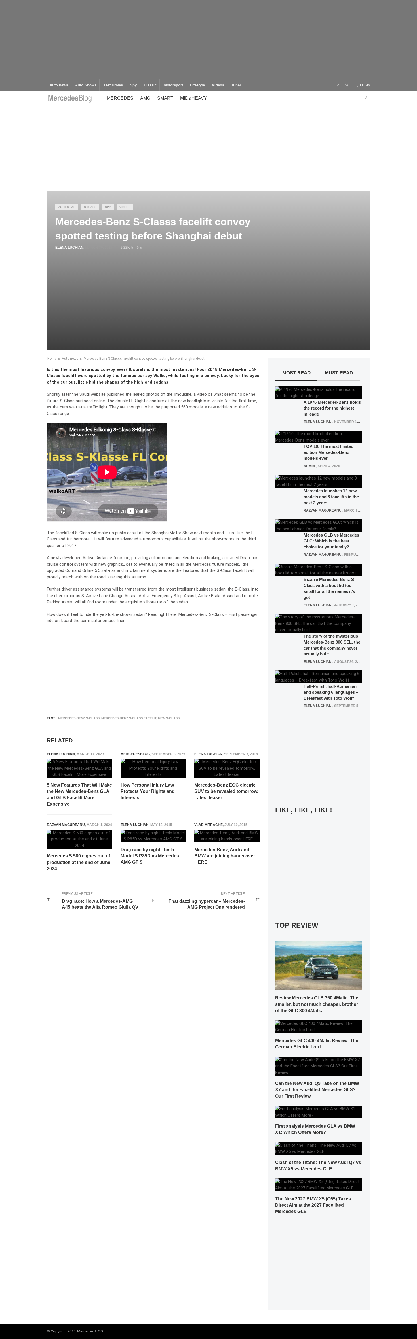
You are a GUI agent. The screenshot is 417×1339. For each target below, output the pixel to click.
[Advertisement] (208, 39)
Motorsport (173, 85)
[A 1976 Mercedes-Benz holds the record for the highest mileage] (318, 392)
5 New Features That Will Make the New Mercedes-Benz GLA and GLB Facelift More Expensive (79, 794)
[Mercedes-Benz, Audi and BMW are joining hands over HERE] (227, 836)
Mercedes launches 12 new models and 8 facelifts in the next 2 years (331, 496)
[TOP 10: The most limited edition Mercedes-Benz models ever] (318, 436)
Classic (150, 85)
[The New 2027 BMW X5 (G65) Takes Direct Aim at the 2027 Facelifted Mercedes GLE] (318, 1184)
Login (365, 85)
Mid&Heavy (193, 98)
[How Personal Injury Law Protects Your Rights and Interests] (153, 768)
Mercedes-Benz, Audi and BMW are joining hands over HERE (224, 856)
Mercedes (120, 98)
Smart (165, 98)
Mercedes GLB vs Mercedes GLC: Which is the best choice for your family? (331, 541)
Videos (218, 85)
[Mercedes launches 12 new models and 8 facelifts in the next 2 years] (318, 481)
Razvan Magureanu (66, 825)
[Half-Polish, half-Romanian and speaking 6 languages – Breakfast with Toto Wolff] (318, 676)
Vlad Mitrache (208, 825)
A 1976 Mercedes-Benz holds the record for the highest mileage (332, 408)
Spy (133, 85)
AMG (145, 98)
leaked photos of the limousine (162, 394)
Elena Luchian (69, 248)
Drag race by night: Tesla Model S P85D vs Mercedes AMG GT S (150, 856)
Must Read (339, 373)
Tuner (236, 85)
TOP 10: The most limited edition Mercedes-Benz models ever (328, 452)
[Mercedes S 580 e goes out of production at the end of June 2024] (79, 839)
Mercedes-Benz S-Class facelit (128, 718)
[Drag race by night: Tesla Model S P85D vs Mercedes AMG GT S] (153, 836)
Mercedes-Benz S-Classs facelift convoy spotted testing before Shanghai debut (144, 359)
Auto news (59, 85)
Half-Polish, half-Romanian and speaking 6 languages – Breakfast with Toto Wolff (331, 692)
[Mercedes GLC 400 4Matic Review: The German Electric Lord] (318, 1026)
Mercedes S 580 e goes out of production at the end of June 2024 (78, 862)
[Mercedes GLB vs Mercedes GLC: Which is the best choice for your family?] (318, 525)
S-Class (90, 206)
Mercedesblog (135, 754)
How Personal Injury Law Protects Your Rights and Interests (148, 791)
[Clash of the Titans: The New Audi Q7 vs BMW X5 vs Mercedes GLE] (318, 1148)
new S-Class (169, 718)
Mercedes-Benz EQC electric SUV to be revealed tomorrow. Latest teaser (226, 791)
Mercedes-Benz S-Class (79, 718)
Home (51, 359)
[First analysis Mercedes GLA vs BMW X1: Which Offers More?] (318, 1111)
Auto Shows (85, 85)
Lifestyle (197, 85)
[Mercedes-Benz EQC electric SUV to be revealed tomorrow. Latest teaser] (227, 768)
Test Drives (113, 85)
